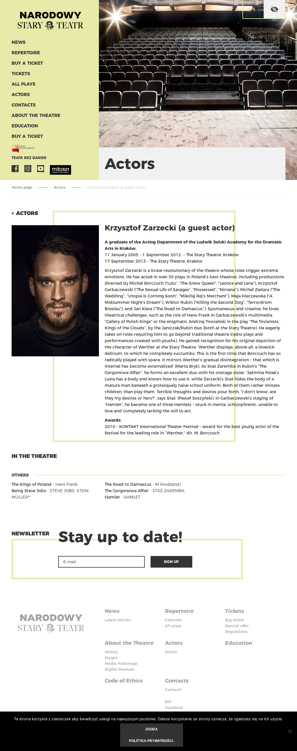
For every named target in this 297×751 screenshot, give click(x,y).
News (19, 42)
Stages (111, 657)
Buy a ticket (27, 63)
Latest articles (118, 620)
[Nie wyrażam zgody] (290, 731)
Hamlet (112, 497)
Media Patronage (121, 663)
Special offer (237, 625)
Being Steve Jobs (29, 490)
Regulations (236, 631)
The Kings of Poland (32, 484)
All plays (23, 84)
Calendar (173, 620)
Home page (22, 187)
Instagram (27, 168)
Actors (21, 94)
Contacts (24, 105)
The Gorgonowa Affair (127, 490)
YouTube (40, 168)
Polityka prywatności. (151, 741)
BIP (168, 701)
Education (25, 126)
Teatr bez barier (29, 158)
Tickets (21, 73)
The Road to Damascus (128, 484)
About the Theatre (36, 115)
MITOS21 (53, 168)
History (111, 651)
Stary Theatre (50, 18)
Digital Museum (120, 669)
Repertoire (26, 52)
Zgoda (151, 729)
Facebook (15, 168)
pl (253, 9)
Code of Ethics (124, 681)
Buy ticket (234, 620)
